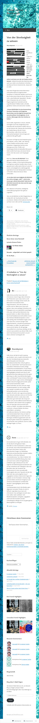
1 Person (14, 506)
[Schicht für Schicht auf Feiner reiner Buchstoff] (26, 627)
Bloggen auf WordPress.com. (15, 714)
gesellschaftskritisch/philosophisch (16, 225)
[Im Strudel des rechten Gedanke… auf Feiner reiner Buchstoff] (13, 606)
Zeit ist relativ (25, 664)
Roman (26, 221)
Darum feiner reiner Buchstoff (15, 239)
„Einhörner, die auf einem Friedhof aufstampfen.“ (29, 263)
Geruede (14, 644)
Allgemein (17, 221)
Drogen (9, 224)
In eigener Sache (11, 574)
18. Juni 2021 (19, 45)
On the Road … (11, 256)
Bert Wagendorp (26, 222)
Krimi (22, 221)
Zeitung (14, 228)
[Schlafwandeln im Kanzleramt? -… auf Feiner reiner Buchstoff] (26, 606)
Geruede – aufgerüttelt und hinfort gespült (19, 252)
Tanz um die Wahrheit (25, 226)
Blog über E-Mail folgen (15, 682)
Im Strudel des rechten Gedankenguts (18, 579)
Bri (13, 291)
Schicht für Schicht (12, 576)
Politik (12, 226)
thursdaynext (11, 45)
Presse (17, 226)
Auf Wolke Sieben (17, 246)
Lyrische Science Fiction (14, 242)
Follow (10, 700)
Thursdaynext (10, 222)
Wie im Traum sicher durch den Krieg (17, 588)
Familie (13, 224)
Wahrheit (9, 228)
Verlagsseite (26, 202)
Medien (9, 226)
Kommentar (25, 538)
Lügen (27, 225)
